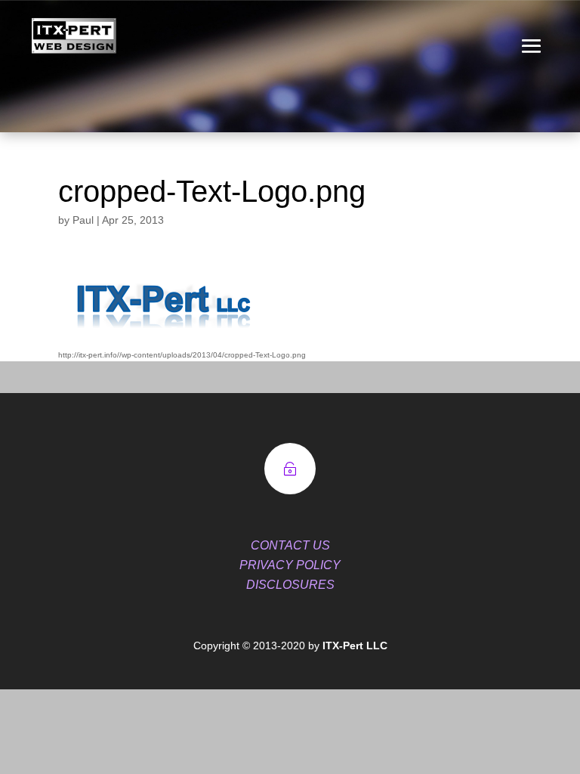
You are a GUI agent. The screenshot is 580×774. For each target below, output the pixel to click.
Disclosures (290, 584)
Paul (83, 220)
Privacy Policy (290, 565)
